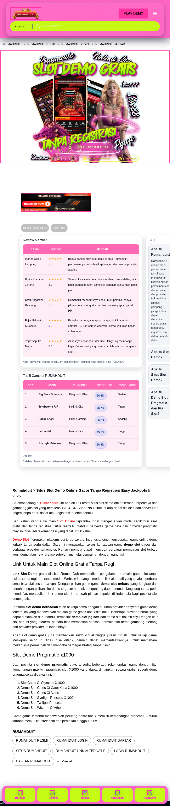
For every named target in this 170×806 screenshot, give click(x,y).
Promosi (53, 797)
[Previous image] (9, 107)
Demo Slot (20, 539)
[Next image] (161, 107)
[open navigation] (155, 13)
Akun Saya (149, 797)
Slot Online (66, 521)
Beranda (20, 797)
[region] (81, 415)
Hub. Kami (117, 797)
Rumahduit (49, 503)
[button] (85, 106)
